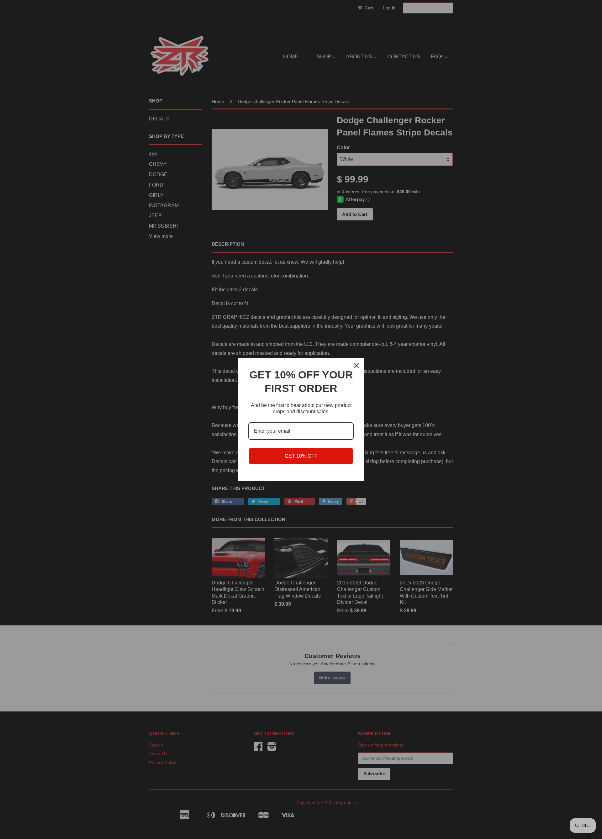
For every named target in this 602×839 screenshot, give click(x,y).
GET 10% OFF (301, 456)
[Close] (356, 365)
